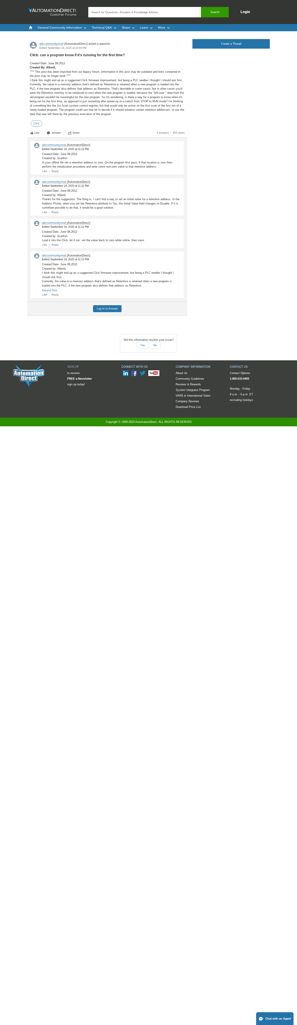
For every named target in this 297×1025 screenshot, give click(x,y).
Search (214, 12)
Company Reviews (187, 401)
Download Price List (188, 407)
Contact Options (240, 373)
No (155, 345)
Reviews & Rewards (188, 384)
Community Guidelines (190, 378)
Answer (56, 132)
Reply (55, 171)
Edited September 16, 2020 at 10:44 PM (63, 47)
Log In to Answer (107, 308)
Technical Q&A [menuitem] (102, 27)
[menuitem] (30, 27)
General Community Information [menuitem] (60, 27)
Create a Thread (231, 43)
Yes (142, 345)
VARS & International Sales (193, 395)
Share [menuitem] (126, 27)
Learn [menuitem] (144, 27)
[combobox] (158, 12)
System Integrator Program (193, 390)
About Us (181, 373)
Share (76, 132)
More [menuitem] (161, 27)
